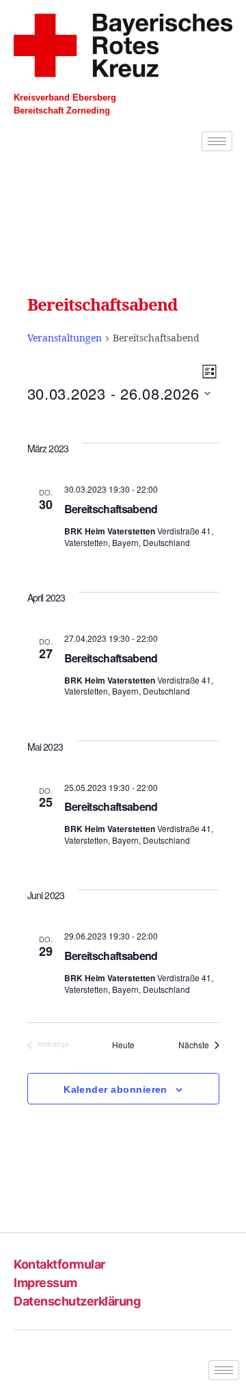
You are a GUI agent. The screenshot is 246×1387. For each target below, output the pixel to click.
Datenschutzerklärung (77, 1301)
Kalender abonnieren (115, 1089)
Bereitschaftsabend (111, 509)
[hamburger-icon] (217, 141)
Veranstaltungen (64, 338)
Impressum (45, 1282)
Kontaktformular (59, 1264)
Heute (123, 1044)
